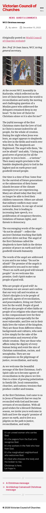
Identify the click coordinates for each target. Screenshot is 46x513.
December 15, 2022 (32, 27)
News (12, 18)
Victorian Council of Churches (19, 8)
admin (14, 27)
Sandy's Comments (26, 18)
